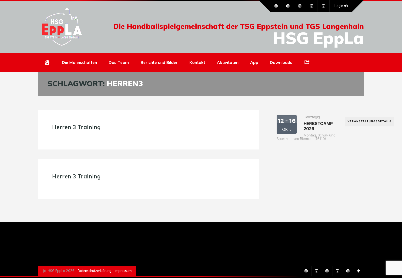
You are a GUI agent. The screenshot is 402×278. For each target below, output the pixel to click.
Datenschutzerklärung (94, 271)
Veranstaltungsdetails (370, 121)
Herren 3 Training (76, 127)
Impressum (123, 271)
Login (338, 5)
